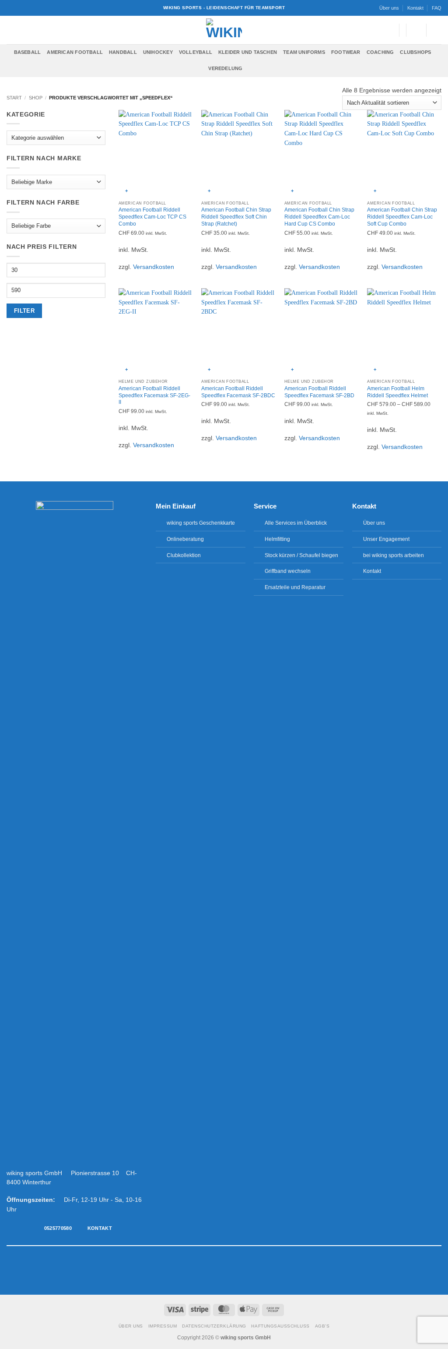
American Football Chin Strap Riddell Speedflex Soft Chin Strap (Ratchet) (236, 217)
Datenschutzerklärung (214, 1326)
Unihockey (158, 52)
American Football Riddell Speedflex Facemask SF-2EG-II (154, 395)
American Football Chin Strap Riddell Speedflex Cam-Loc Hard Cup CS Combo (319, 217)
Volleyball (195, 52)
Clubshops (415, 52)
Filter (24, 310)
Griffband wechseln (288, 571)
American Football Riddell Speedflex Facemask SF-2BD (319, 392)
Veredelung (225, 68)
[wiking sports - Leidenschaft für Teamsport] (224, 30)
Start (14, 97)
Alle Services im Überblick (296, 523)
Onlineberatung (185, 539)
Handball (123, 52)
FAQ (436, 8)
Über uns (389, 8)
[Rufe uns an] (237, 1270)
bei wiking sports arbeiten (393, 555)
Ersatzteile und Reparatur (295, 587)
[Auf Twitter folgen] (220, 1270)
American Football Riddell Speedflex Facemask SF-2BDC (238, 392)
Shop (35, 97)
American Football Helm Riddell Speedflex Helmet (397, 392)
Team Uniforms (304, 52)
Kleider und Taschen (247, 52)
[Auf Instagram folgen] (210, 1270)
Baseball (27, 52)
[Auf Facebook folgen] (201, 1270)
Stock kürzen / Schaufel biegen (301, 555)
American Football (75, 52)
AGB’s (322, 1326)
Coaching (380, 52)
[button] (388, 30)
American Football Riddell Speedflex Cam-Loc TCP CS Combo (152, 217)
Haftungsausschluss (280, 1326)
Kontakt (415, 8)
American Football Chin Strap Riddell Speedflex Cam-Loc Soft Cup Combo (402, 217)
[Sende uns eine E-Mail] (228, 1270)
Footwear (345, 52)
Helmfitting (277, 539)
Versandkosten (153, 267)
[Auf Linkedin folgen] (247, 1270)
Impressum (162, 1326)
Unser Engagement (386, 539)
